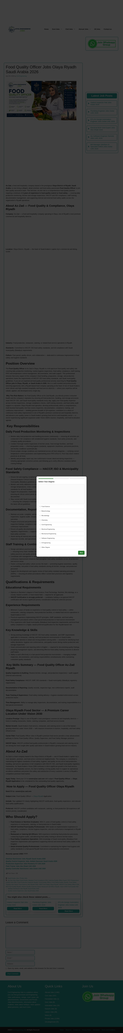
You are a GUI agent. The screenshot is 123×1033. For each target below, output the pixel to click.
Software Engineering (48, 538)
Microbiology (45, 515)
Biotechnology (46, 511)
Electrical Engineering (48, 529)
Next (81, 552)
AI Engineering (46, 543)
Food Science (46, 506)
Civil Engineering (47, 524)
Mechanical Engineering (49, 533)
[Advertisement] (61, 494)
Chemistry (45, 520)
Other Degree (46, 547)
